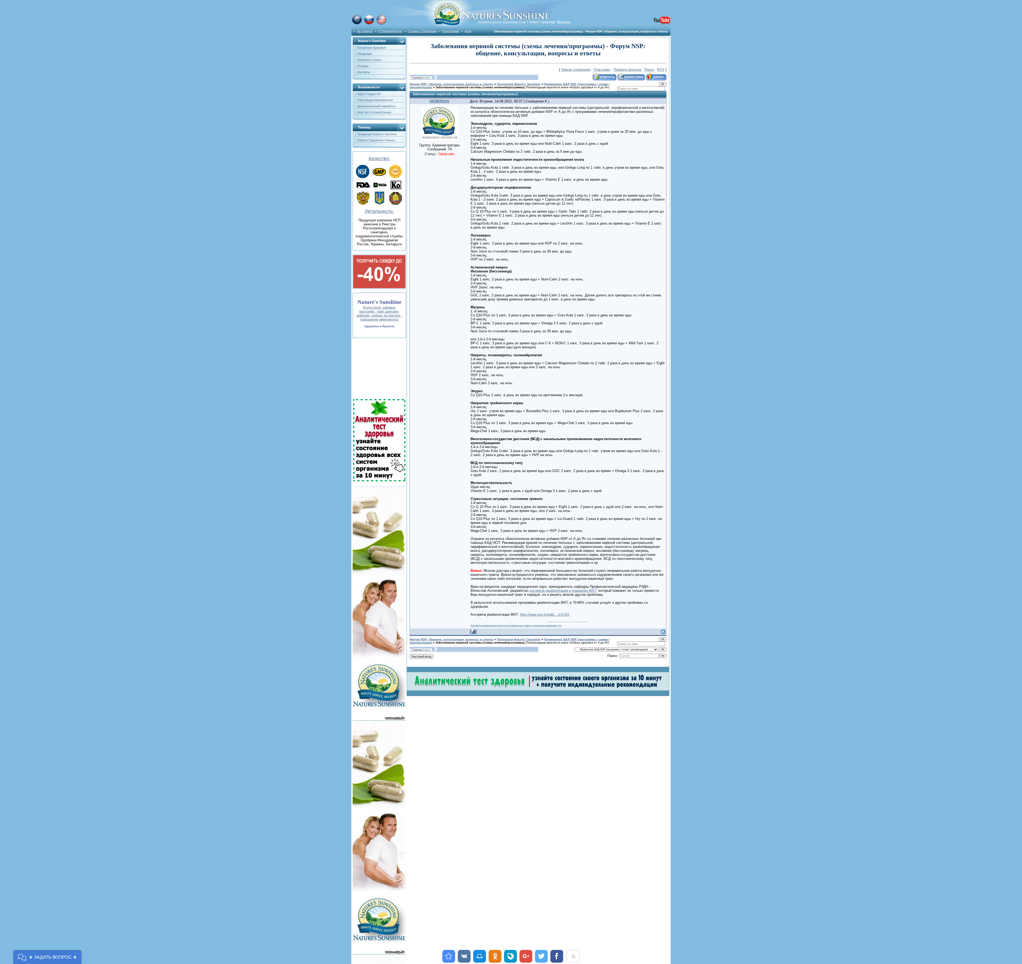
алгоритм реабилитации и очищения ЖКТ (563, 591)
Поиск (649, 70)
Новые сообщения (576, 70)
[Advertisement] (378, 368)
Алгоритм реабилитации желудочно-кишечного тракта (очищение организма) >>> (516, 625)
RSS (660, 70)
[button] (47, 957)
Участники (602, 70)
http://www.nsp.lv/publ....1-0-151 (545, 615)
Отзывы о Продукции (422, 31)
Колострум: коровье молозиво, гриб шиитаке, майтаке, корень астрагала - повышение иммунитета (379, 313)
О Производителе (390, 31)
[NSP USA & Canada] (381, 24)
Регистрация (450, 31)
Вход (468, 31)
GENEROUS (439, 101)
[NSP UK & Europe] (357, 24)
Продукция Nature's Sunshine (518, 84)
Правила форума (627, 70)
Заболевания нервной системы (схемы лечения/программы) (480, 87)
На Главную (365, 31)
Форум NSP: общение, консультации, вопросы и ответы (451, 84)
